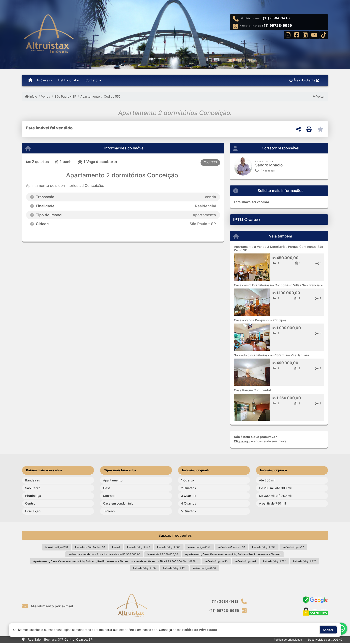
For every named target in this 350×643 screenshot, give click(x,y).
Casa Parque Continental (252, 390)
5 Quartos (188, 511)
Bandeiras (32, 480)
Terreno (109, 511)
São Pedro (32, 488)
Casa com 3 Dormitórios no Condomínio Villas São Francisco (278, 285)
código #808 (204, 568)
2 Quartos (188, 488)
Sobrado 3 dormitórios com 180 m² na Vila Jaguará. (272, 355)
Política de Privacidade (199, 630)
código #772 (274, 561)
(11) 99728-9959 (277, 25)
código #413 (216, 561)
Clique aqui (242, 441)
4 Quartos (188, 503)
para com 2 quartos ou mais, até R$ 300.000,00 (104, 554)
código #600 (168, 547)
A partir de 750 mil (272, 503)
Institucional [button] (67, 80)
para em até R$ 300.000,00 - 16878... (115, 561)
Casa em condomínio (118, 503)
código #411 (174, 568)
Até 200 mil (267, 480)
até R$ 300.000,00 (162, 554)
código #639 (263, 547)
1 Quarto (187, 480)
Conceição (33, 511)
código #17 (293, 547)
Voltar (320, 96)
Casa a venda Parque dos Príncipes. (260, 320)
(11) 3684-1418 (276, 18)
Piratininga (33, 496)
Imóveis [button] (42, 80)
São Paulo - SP (65, 96)
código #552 (56, 547)
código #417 (304, 561)
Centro (30, 503)
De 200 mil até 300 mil (275, 488)
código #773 (138, 547)
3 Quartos (188, 496)
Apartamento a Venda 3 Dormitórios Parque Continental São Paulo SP (278, 248)
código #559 (199, 547)
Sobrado (109, 496)
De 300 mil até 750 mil (275, 496)
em (90, 547)
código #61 (245, 561)
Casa (107, 488)
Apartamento (90, 96)
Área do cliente (304, 80)
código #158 (144, 568)
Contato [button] (91, 80)
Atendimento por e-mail (51, 606)
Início (33, 96)
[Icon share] (288, 35)
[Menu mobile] (30, 80)
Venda (45, 96)
